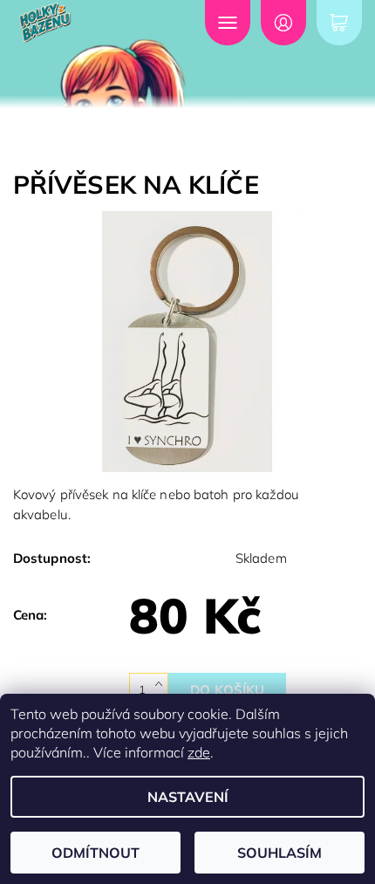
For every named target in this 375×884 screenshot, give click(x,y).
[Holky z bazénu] (86, 22)
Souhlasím (279, 852)
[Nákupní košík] (339, 22)
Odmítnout (95, 852)
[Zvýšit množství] (161, 681)
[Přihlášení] (283, 22)
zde (199, 752)
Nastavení (187, 796)
